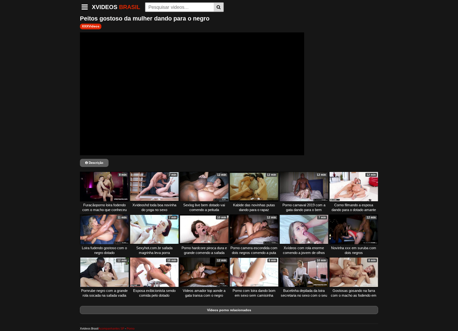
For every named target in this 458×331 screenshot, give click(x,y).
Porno (131, 328)
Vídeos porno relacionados (229, 310)
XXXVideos (90, 26)
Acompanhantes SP (111, 328)
